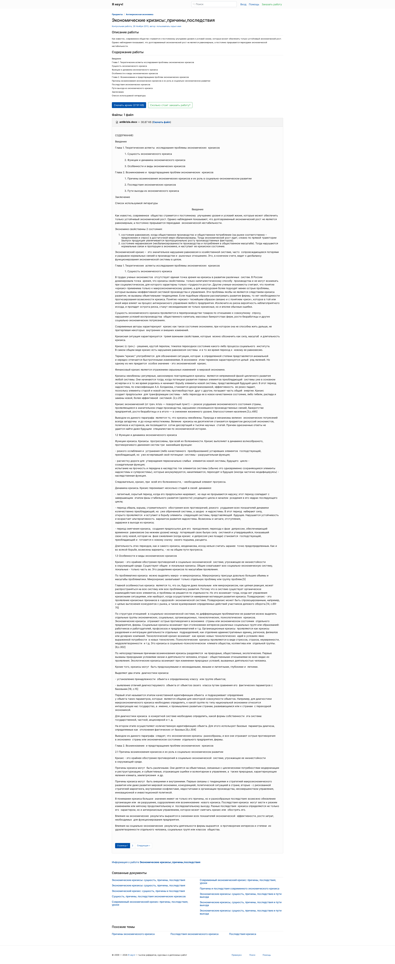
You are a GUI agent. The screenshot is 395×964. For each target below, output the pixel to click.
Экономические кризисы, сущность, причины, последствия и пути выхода (241, 904)
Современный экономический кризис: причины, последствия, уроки (150, 903)
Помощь (254, 4)
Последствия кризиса (242, 933)
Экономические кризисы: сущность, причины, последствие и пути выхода (241, 895)
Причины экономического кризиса (133, 933)
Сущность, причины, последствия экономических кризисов (149, 896)
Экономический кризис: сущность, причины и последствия (148, 890)
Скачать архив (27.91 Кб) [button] (129, 105)
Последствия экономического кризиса (194, 933)
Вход (243, 4)
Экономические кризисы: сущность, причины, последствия (148, 880)
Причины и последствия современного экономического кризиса (239, 888)
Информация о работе (156, 862)
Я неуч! (131, 955)
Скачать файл (161, 122)
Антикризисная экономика (139, 14)
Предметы (117, 14)
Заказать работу (272, 4)
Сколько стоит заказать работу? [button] (170, 105)
